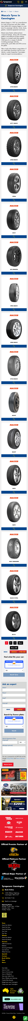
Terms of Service (20, 758)
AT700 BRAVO (14, 87)
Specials (4, 954)
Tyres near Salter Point (8, 976)
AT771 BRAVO (14, 123)
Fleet (3, 960)
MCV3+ (14, 634)
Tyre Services (5, 950)
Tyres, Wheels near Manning (9, 978)
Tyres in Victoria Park (7, 972)
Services (4, 941)
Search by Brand (6, 929)
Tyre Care (4, 931)
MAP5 (14, 525)
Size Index (4, 968)
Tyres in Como (5, 970)
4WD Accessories (6, 943)
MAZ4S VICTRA (14, 598)
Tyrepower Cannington (15, 5)
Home (4, 11)
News (4, 962)
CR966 (14, 196)
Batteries (4, 946)
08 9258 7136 (9, 898)
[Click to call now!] (18, 2)
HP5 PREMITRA (14, 269)
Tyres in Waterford (7, 974)
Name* (4, 687)
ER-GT (14, 233)
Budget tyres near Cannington (10, 982)
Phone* (4, 693)
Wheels (4, 935)
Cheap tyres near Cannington (9, 984)
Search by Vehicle (7, 925)
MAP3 (14, 488)
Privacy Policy (10, 758)
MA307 (14, 452)
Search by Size (6, 927)
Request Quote (8, 764)
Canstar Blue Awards (7, 980)
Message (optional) (7, 745)
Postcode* (5, 703)
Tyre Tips (4, 933)
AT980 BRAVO (14, 160)
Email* (4, 698)
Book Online (6, 958)
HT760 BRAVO (14, 379)
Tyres (3, 923)
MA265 (14, 415)
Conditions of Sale (21, 1013)
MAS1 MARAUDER (14, 561)
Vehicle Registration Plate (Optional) (9, 739)
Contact (4, 956)
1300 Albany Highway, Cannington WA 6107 (12, 894)
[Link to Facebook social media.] (14, 1017)
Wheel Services (6, 952)
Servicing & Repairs (7, 948)
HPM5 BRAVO (14, 342)
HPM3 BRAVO (14, 306)
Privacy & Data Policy (11, 1013)
